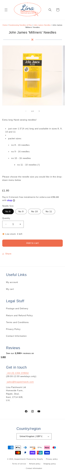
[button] (6, 10)
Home (5, 25)
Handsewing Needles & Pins (20, 25)
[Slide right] (39, 111)
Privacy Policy (13, 329)
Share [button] (8, 253)
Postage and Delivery (17, 308)
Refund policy (35, 464)
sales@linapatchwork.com (20, 382)
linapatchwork (20, 459)
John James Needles (42, 25)
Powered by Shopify (34, 459)
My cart (10, 289)
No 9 (21, 211)
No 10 (34, 211)
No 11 (49, 211)
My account (12, 282)
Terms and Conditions (17, 322)
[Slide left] (26, 111)
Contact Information (16, 336)
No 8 (8, 211)
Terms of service (19, 464)
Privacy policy (52, 459)
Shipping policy (49, 464)
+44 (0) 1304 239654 (17, 373)
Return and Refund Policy (19, 315)
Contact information (34, 468)
